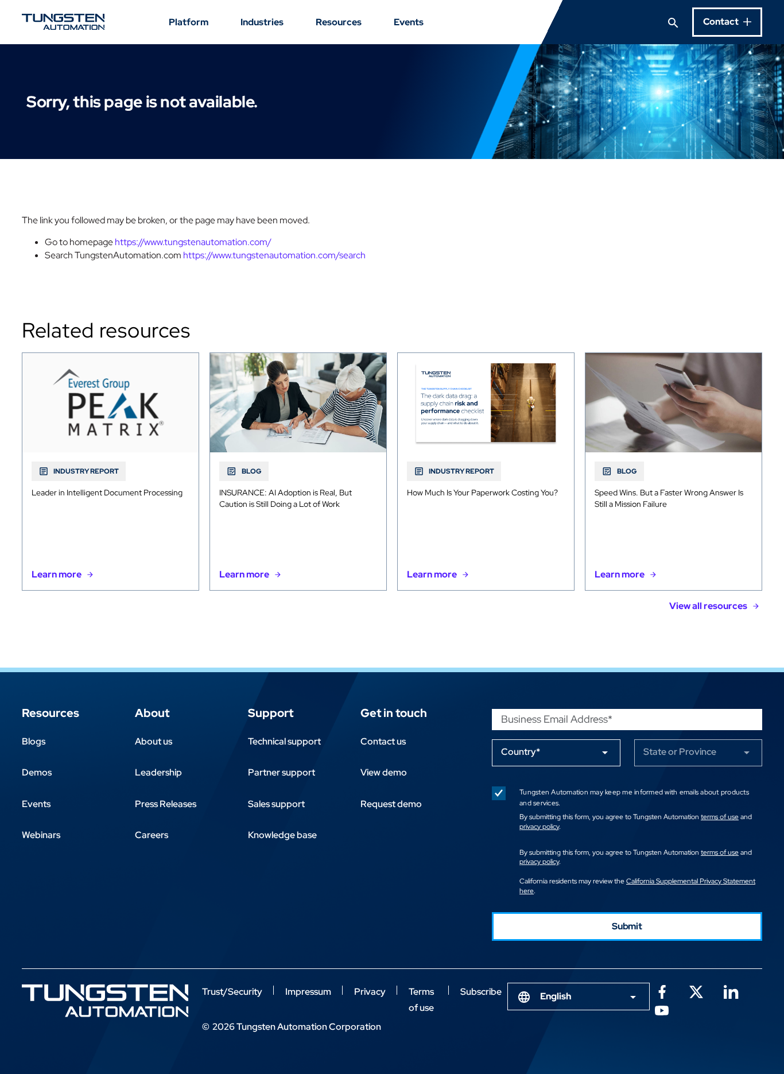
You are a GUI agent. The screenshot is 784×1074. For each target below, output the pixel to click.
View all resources (708, 606)
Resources (339, 22)
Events (409, 22)
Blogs (33, 741)
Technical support (284, 741)
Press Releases (165, 804)
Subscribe (481, 992)
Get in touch (393, 712)
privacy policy (539, 826)
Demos (37, 772)
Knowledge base (282, 835)
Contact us (383, 741)
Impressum (308, 992)
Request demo (391, 804)
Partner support (281, 772)
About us (153, 741)
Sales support (276, 804)
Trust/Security (232, 992)
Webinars (41, 835)
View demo (383, 772)
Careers (151, 835)
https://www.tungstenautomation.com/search (274, 255)
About (152, 712)
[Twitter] (696, 990)
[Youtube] (662, 1009)
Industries (262, 22)
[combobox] (578, 996)
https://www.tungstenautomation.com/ (193, 242)
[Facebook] (662, 990)
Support (270, 712)
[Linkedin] (730, 990)
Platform (188, 22)
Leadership (158, 772)
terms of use (720, 816)
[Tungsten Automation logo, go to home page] (105, 1000)
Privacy (370, 992)
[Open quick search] (673, 21)
